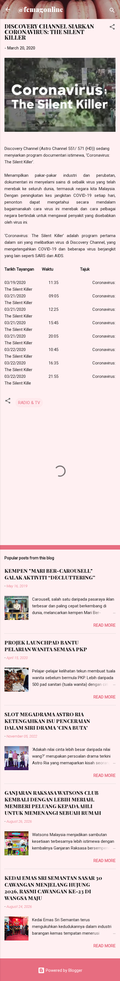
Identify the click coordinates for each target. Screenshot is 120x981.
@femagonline (40, 9)
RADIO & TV (29, 402)
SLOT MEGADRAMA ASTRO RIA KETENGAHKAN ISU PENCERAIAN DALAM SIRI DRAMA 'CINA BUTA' (47, 721)
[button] (112, 27)
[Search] (112, 11)
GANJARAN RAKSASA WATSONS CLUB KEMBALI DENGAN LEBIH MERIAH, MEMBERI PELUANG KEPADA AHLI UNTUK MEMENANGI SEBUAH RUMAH (52, 802)
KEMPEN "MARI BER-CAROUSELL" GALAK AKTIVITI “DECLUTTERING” (49, 574)
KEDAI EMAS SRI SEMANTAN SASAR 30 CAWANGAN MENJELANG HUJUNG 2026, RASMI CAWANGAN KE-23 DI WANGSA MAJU (53, 888)
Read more (104, 625)
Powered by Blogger (63, 970)
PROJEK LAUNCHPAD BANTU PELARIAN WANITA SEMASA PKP (45, 646)
